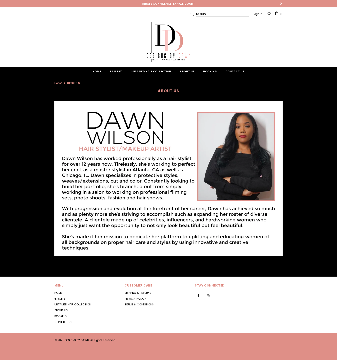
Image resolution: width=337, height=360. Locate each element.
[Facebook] (198, 295)
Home (58, 83)
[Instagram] (208, 295)
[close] (281, 4)
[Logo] (168, 42)
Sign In (258, 14)
